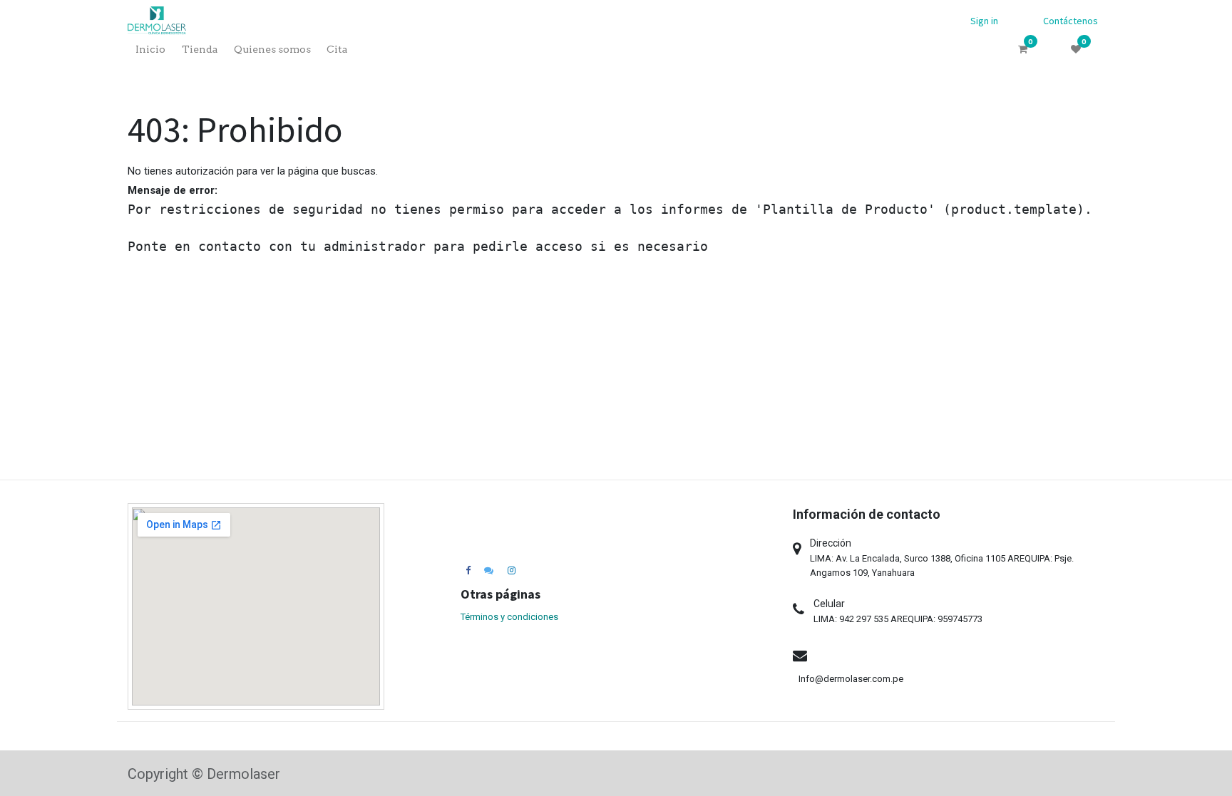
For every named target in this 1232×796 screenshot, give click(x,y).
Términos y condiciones (509, 616)
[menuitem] (150, 49)
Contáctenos (1070, 20)
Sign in (984, 20)
